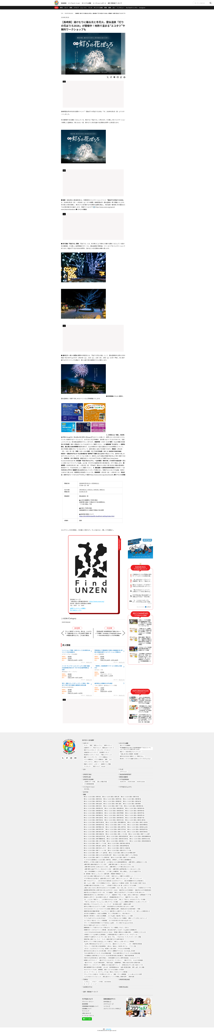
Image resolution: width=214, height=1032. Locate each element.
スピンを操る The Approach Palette (124, 923)
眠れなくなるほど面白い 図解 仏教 (110, 796)
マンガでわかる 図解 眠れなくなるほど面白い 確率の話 (97, 859)
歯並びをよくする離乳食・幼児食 (120, 883)
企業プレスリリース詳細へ (78, 608)
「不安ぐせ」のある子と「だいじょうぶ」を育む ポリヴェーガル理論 (101, 902)
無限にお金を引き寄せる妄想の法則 (131, 962)
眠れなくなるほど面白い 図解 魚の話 (93, 799)
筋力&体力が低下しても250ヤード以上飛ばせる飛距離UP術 (122, 930)
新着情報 (63, 3)
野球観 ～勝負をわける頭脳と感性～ (123, 932)
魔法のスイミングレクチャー (120, 944)
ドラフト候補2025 (98, 759)
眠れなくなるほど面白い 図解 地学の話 (134, 813)
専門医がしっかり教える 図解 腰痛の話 (121, 859)
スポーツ (85, 743)
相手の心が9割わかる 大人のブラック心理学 (94, 906)
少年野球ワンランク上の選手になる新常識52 (95, 934)
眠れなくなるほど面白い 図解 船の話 (132, 801)
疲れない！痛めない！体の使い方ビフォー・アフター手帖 (122, 946)
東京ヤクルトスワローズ (90, 750)
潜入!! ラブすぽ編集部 (125, 745)
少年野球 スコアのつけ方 (139, 932)
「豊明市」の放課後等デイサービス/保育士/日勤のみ (108, 667)
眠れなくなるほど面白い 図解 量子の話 (134, 817)
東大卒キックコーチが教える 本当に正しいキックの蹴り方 (98, 941)
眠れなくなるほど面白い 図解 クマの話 (112, 806)
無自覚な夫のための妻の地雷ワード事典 (130, 909)
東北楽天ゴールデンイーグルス (91, 754)
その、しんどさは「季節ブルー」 (92, 899)
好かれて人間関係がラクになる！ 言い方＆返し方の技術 (121, 951)
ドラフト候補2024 (88, 759)
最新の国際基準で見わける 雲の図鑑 (92, 967)
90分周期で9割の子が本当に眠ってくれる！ (94, 885)
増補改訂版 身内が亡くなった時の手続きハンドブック (97, 895)
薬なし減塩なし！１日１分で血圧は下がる (130, 871)
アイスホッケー (87, 766)
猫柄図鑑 (100, 969)
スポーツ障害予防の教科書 (135, 944)
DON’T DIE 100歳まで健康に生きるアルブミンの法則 (96, 876)
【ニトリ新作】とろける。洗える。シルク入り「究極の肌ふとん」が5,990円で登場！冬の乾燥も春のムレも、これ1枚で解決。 (78, 633)
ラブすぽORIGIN (124, 779)
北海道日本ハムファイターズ (91, 752)
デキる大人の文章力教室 (124, 948)
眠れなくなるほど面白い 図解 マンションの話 (95, 850)
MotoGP (103, 766)
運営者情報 (85, 1004)
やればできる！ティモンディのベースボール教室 (129, 937)
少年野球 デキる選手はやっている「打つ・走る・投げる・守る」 (100, 937)
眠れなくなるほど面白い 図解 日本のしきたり (95, 848)
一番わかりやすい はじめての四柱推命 (133, 960)
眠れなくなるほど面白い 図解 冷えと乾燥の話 (119, 848)
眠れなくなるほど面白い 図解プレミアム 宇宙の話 (125, 855)
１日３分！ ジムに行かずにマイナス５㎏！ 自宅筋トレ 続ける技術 (100, 948)
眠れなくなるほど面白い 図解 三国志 (112, 803)
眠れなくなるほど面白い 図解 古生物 (93, 803)
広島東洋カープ (87, 747)
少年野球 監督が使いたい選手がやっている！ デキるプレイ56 (122, 934)
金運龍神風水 (118, 962)
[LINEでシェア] (114, 77)
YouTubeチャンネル (131, 7)
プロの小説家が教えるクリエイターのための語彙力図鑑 (97, 953)
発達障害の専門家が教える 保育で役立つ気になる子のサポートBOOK (101, 890)
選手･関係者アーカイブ (115, 3)
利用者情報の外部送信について (90, 1006)
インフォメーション (74, 3)
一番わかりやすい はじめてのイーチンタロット (110, 960)
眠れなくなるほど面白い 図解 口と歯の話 (137, 822)
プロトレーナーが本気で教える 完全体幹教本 (95, 946)
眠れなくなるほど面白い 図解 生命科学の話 (94, 836)
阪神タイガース (108, 745)
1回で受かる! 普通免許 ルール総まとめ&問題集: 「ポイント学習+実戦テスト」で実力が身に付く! (107, 913)
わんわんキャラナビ (135, 958)
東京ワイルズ (96, 766)
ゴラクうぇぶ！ (123, 771)
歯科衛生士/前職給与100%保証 (103, 683)
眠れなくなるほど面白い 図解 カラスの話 (116, 824)
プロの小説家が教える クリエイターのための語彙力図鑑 (126, 953)
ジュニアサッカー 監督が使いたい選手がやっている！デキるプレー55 (118, 911)
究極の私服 (131, 976)
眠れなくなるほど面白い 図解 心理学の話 (116, 827)
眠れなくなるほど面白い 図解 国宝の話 (93, 810)
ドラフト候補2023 (103, 757)
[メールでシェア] (118, 77)
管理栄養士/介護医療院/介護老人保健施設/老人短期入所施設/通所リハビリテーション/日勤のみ (108, 651)
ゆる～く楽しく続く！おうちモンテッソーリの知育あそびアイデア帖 (134, 888)
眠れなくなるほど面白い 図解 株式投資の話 (117, 836)
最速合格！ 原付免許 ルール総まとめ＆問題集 (95, 916)
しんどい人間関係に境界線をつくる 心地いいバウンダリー (134, 902)
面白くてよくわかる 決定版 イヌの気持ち (114, 969)
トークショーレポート (99, 3)
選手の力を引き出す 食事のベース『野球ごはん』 (132, 756)
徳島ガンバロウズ (88, 764)
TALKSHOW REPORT (125, 774)
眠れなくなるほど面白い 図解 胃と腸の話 (94, 822)
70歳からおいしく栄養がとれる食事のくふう (122, 876)
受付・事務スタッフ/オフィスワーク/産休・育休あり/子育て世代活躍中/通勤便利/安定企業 (75, 684)
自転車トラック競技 (106, 764)
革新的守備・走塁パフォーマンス (92, 939)
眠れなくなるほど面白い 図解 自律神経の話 (118, 845)
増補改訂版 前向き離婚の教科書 (91, 911)
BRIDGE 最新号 (123, 777)
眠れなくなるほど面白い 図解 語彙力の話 (94, 827)
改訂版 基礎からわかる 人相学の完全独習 (118, 958)
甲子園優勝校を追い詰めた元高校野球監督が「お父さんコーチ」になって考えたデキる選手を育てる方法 (135, 748)
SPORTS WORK (131, 781)
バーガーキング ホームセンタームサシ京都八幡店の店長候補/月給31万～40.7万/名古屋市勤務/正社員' (76, 667)
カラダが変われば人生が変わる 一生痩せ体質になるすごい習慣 (99, 878)
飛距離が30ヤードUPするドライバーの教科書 (95, 930)
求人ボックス (89, 662)
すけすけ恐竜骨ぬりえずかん (103, 883)
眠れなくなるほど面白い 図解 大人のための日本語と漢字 (98, 855)
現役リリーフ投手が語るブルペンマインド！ (131, 751)
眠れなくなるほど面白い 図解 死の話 (112, 799)
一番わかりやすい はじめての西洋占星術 (94, 962)
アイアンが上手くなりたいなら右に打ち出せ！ (95, 918)
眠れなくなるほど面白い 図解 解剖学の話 (94, 824)
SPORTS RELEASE (69, 13)
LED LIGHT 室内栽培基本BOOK (111, 967)
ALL (56, 7)
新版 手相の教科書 (129, 955)
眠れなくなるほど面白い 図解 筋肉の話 (134, 808)
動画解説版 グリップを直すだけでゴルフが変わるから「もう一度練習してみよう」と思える (106, 927)
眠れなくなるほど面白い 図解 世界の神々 (94, 829)
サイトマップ (85, 1011)
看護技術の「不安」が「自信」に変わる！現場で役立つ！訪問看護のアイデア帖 (131, 895)
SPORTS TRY (123, 781)
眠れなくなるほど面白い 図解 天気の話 (114, 815)
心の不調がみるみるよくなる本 (109, 899)
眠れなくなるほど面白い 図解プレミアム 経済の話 (123, 857)
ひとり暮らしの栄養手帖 (112, 871)
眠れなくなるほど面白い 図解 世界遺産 (114, 813)
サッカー (86, 745)
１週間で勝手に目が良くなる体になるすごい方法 (96, 866)
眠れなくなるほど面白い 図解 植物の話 (134, 810)
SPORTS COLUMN (88, 779)
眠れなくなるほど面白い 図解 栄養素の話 (116, 822)
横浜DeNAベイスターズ (108, 747)
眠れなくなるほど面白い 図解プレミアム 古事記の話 (96, 857)
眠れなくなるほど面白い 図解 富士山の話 (137, 827)
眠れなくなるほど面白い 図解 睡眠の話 (93, 813)
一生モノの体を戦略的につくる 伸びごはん (94, 871)
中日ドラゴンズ (97, 747)
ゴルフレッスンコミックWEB (111, 1008)
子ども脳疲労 (109, 892)
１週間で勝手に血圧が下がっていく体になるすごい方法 (97, 869)
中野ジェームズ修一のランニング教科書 (124, 941)
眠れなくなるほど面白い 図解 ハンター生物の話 (95, 852)
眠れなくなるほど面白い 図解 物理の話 (114, 817)
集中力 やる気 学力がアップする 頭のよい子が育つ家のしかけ (130, 892)
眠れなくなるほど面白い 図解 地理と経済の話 (119, 843)
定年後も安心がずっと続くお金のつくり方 (132, 965)
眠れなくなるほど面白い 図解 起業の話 (114, 808)
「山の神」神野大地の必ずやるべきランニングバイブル (97, 944)
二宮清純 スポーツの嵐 (89, 781)
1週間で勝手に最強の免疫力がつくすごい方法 (95, 864)
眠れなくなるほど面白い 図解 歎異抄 (132, 803)
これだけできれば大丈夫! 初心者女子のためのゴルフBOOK (98, 932)
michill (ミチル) (87, 987)
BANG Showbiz (123, 987)
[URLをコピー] (121, 77)
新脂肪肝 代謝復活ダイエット (118, 873)
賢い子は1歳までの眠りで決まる (138, 883)
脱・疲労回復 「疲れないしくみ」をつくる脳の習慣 (96, 873)
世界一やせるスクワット (90, 881)
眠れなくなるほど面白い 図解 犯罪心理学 (94, 831)
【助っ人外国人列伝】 (102, 781)
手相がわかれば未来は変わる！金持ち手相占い (95, 958)
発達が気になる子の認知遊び (126, 890)
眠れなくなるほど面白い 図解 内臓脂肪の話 (94, 838)
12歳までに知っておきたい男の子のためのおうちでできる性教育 (99, 888)
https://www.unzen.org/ (96, 601)
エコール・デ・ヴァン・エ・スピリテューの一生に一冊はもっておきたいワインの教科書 (105, 972)
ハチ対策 (100, 981)
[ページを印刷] (124, 77)
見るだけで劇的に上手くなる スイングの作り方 (95, 925)
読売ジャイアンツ (98, 745)
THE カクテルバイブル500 (90, 969)
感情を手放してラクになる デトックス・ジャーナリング (97, 904)
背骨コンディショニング (122, 878)
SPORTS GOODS (141, 781)
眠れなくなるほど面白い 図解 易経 (92, 796)
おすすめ (85, 792)
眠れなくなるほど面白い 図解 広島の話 (93, 817)
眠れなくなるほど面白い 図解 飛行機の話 (137, 831)
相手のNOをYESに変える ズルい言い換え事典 (95, 951)
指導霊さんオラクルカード (90, 960)
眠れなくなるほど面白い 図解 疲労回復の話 (140, 841)
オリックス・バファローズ (103, 750)
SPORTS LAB (87, 777)
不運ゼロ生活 (109, 962)
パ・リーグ (93, 984)
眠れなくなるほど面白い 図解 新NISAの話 (140, 838)
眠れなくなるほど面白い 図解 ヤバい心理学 (139, 834)
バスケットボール (88, 761)
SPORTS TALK (87, 774)
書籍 (105, 7)
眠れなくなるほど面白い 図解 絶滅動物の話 (140, 836)
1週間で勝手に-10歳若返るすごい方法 (137, 862)
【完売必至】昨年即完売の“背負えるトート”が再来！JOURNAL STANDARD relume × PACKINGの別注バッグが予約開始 (108, 633)
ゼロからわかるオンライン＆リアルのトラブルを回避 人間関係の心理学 (101, 909)
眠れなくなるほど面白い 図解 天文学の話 (116, 829)
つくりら (105, 1006)
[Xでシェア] (108, 77)
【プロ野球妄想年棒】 (89, 784)
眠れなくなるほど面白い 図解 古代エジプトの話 (119, 850)
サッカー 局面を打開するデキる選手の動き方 (113, 939)
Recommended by (141, 606)
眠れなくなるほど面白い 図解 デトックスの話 (95, 843)
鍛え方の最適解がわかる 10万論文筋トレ (134, 881)
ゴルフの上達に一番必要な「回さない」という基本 (120, 916)
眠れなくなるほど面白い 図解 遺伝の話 (93, 808)
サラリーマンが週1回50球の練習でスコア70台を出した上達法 (99, 923)
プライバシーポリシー (88, 1001)
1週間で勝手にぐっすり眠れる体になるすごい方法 (122, 866)
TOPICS (85, 979)
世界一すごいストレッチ (136, 878)
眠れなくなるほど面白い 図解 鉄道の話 (93, 815)
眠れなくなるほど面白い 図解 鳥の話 (93, 801)
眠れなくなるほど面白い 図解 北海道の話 (94, 834)
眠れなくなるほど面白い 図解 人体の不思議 (94, 841)
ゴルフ (66, 7)
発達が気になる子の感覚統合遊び (143, 890)
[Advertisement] (93, 94)
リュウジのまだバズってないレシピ (92, 976)
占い (114, 7)
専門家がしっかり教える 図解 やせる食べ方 (94, 862)
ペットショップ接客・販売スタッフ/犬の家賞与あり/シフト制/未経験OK (76, 651)
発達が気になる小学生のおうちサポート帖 (94, 892)
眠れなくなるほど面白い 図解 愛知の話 (133, 806)
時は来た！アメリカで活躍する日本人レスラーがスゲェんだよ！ (135, 758)
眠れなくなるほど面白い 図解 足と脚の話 (135, 820)
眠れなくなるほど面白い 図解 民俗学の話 (137, 829)
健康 (109, 7)
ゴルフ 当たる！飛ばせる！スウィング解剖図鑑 (95, 920)
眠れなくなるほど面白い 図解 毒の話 (132, 799)
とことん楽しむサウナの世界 (135, 974)
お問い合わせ (85, 1013)
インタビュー (120, 7)
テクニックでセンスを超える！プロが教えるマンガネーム (98, 974)
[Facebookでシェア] (111, 77)
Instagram (142, 7)
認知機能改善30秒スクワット (117, 897)
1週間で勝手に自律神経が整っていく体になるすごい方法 (126, 869)
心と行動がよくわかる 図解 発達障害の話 (117, 862)
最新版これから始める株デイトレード (111, 965)
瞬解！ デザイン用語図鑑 (120, 974)
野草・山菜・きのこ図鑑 (138, 967)
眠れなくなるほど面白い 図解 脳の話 (112, 801)
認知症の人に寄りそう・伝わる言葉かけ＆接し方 (96, 897)
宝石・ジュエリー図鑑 (89, 883)
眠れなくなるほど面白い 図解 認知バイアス (117, 841)
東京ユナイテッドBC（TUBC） (101, 761)
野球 (61, 7)
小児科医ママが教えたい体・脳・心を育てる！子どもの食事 (121, 885)
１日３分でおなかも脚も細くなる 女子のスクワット (110, 881)
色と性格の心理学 (117, 904)
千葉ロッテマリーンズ (106, 754)
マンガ (90, 7)
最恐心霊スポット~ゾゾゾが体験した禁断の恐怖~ (115, 976)
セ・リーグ (86, 984)
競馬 (71, 7)
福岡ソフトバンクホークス (90, 757)
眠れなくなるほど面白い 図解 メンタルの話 (116, 834)
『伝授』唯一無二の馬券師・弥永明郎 (129, 754)
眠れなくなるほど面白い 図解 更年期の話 (137, 824)
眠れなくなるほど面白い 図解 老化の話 (114, 820)
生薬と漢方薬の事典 (125, 967)
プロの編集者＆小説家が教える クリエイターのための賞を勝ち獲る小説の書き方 (103, 955)
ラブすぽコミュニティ (125, 787)
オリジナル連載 (86, 3)
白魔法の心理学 (127, 904)
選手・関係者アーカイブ (90, 992)
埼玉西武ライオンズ (104, 752)
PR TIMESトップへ (75, 610)
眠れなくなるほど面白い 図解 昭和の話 (114, 810)
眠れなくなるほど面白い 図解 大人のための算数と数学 (122, 852)
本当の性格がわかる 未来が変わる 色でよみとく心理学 (120, 906)
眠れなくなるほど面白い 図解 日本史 (93, 806)
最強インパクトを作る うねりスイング (137, 918)
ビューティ (84, 7)
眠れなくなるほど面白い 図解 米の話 (130, 796)
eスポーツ (96, 764)
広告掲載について (86, 1008)
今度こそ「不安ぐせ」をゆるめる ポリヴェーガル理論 (132, 899)
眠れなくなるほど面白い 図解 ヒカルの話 (116, 831)
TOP (62, 13)
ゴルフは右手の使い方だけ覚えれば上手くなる (120, 920)
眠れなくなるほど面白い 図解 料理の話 (93, 820)
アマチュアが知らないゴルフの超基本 (117, 918)
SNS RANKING (107, 981)
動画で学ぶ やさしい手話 (131, 897)
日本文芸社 (86, 789)
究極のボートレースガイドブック (92, 965)
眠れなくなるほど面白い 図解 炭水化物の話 (117, 838)
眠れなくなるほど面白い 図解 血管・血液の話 (95, 845)
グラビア (76, 7)
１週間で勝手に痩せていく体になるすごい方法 (119, 864)
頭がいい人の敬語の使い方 (143, 911)
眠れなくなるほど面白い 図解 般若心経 (134, 815)
